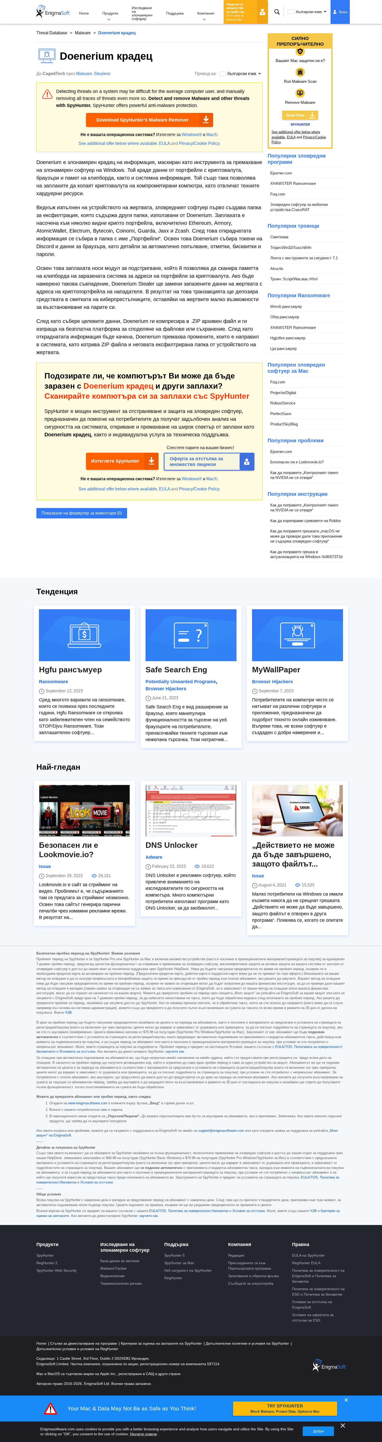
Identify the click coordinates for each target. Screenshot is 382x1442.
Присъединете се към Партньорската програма (249, 1265)
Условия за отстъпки (96, 1182)
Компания (205, 13)
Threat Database (51, 33)
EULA (164, 143)
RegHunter (173, 1278)
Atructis (276, 268)
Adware (154, 857)
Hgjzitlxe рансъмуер (287, 338)
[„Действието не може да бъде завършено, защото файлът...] (297, 811)
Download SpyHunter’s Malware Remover (142, 120)
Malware (83, 33)
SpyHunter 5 (174, 1255)
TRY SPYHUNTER (285, 1408)
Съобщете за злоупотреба (250, 1283)
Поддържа (175, 13)
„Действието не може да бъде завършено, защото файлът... (293, 854)
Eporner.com (281, 173)
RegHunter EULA (306, 1263)
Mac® (211, 134)
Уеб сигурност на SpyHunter (188, 1270)
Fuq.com (277, 194)
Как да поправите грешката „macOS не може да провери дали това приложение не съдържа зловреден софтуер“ (306, 536)
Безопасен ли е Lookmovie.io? (297, 462)
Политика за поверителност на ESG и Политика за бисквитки (318, 1291)
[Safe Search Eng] (191, 635)
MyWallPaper (276, 669)
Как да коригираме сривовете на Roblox (305, 520)
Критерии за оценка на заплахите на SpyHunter (162, 1343)
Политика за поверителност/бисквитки (198, 1211)
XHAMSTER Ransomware (293, 183)
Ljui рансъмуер (283, 348)
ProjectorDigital (283, 392)
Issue (45, 866)
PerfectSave (280, 413)
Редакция (236, 1255)
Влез (343, 12)
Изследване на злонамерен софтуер (142, 13)
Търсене (277, 11)
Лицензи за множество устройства (235, 12)
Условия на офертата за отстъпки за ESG (313, 1317)
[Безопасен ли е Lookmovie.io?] (84, 811)
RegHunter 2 (46, 1263)
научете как (175, 1051)
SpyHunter (45, 1255)
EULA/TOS (283, 1047)
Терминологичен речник (121, 1283)
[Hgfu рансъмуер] (84, 635)
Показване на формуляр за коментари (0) (82, 513)
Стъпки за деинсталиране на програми (84, 1343)
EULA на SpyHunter (308, 1255)
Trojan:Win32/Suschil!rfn (290, 247)
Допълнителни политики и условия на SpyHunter (248, 1343)
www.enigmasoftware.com (87, 1103)
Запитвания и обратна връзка (253, 1276)
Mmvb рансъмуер (286, 306)
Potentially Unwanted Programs (181, 681)
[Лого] (53, 12)
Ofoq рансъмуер (284, 317)
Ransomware (53, 681)
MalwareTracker (113, 1268)
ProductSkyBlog (284, 424)
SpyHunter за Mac (179, 1263)
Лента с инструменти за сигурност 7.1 (304, 258)
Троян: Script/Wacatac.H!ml (294, 279)
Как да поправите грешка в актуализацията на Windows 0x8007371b (306, 554)
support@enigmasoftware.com (221, 1131)
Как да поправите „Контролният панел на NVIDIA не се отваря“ (304, 475)
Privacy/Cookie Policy (199, 143)
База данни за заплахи (119, 1261)
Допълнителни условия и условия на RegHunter (77, 1349)
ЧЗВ (68, 1012)
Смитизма (279, 237)
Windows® (192, 134)
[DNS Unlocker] (191, 811)
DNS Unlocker (172, 845)
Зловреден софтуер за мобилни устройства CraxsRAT (299, 207)
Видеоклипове (112, 1276)
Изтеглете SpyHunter (115, 461)
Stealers (101, 73)
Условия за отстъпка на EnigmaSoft (312, 1304)
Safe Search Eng (176, 669)
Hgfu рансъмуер (70, 669)
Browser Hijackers (166, 688)
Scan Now (295, 115)
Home (84, 13)
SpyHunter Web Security (56, 1270)
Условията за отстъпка (77, 1051)
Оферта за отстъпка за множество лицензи (196, 461)
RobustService (282, 403)
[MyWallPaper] (297, 635)
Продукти (110, 13)
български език (309, 12)
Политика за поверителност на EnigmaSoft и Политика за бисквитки (318, 1275)
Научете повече (143, 1434)
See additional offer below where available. (118, 143)
